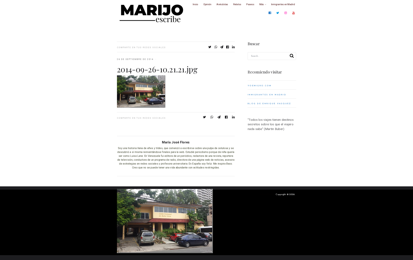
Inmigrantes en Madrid (267, 95)
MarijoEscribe (268, 194)
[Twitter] (278, 12)
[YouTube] (294, 12)
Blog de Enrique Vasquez (269, 104)
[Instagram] (286, 12)
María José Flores (176, 142)
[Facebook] (270, 12)
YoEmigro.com (260, 86)
